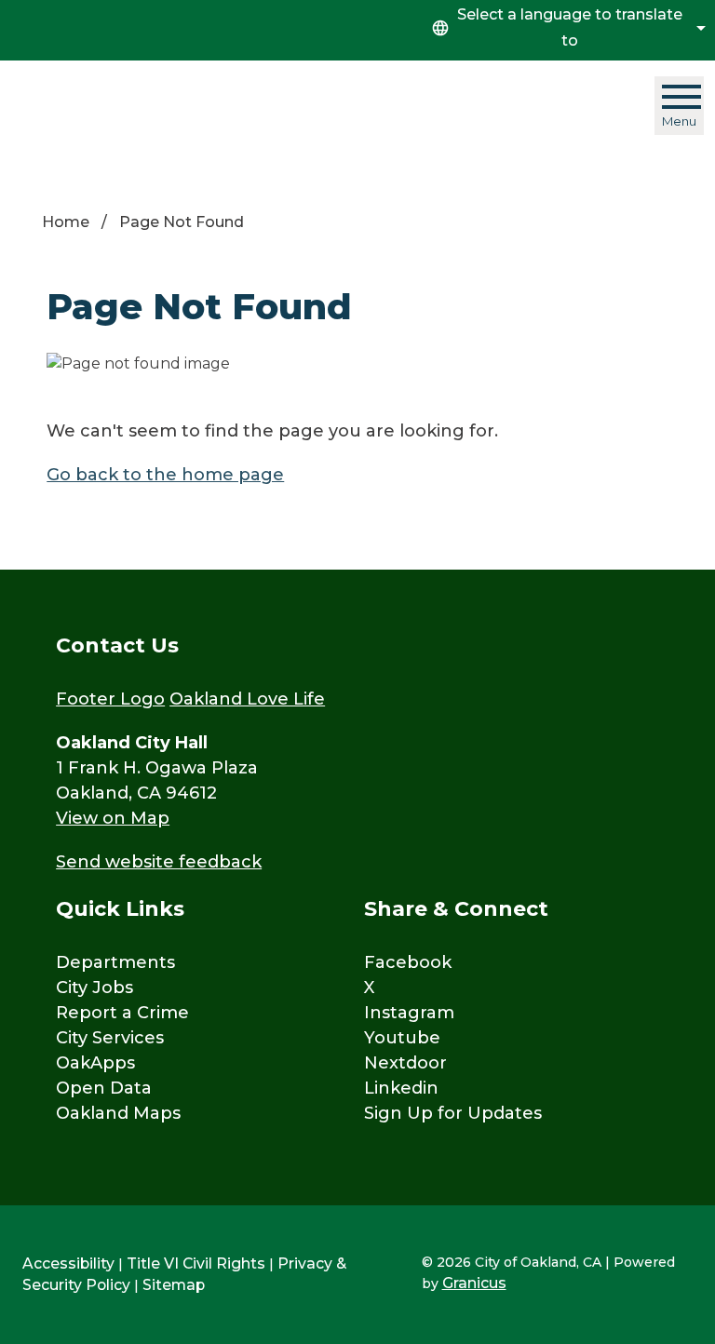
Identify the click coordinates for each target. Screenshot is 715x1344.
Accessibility (68, 1263)
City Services (110, 1038)
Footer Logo (110, 699)
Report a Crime (122, 1012)
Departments (115, 962)
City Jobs (94, 987)
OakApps (95, 1063)
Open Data (104, 1088)
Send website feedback (159, 862)
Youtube (402, 1038)
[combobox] (566, 28)
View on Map (112, 818)
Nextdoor (405, 1063)
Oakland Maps (118, 1113)
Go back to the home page (165, 474)
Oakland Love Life (247, 699)
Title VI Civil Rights (196, 1263)
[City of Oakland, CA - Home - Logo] (130, 106)
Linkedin (401, 1088)
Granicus (474, 1283)
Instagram (409, 1012)
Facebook (408, 962)
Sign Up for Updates (453, 1113)
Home (65, 222)
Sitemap (173, 1285)
